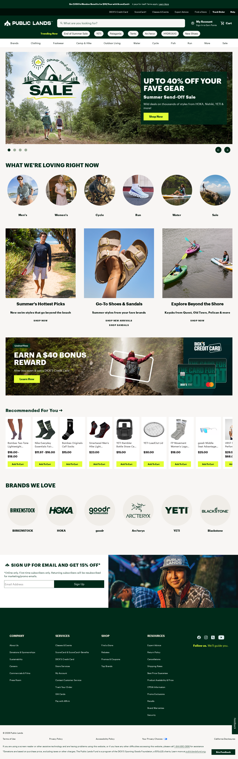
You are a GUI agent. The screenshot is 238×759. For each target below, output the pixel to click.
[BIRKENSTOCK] (22, 524)
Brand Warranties (155, 708)
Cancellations (153, 659)
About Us (14, 645)
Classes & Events (160, 12)
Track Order (219, 12)
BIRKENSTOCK (22, 530)
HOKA (61, 530)
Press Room (15, 680)
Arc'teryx (138, 530)
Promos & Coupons (110, 659)
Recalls (150, 701)
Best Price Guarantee (157, 673)
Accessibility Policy (105, 739)
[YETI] (176, 524)
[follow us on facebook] (200, 637)
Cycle (155, 43)
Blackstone (215, 530)
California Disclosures (224, 739)
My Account (61, 673)
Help (232, 12)
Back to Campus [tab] (20, 150)
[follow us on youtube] (221, 637)
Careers (13, 666)
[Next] (227, 150)
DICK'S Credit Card (119, 12)
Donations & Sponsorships (22, 652)
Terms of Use (9, 739)
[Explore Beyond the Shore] (197, 297)
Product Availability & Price (160, 680)
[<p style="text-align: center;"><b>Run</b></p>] (138, 204)
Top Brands (106, 666)
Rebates (105, 652)
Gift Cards (60, 694)
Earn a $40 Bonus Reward (50, 358)
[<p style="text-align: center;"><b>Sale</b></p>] (215, 204)
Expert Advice (182, 12)
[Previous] (218, 150)
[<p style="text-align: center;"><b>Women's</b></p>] (61, 204)
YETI (177, 530)
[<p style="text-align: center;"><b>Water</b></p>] (176, 204)
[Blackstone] (215, 524)
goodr (100, 530)
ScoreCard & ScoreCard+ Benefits (72, 652)
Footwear (58, 43)
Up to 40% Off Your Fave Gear (182, 84)
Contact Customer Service (68, 680)
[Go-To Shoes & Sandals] (119, 297)
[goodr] (99, 524)
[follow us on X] (214, 637)
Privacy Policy (56, 739)
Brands (14, 43)
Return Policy (153, 652)
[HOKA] (61, 524)
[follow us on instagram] (207, 637)
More (207, 43)
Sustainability (16, 659)
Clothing (36, 43)
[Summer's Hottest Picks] (41, 297)
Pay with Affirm (62, 701)
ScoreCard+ (141, 12)
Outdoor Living (113, 43)
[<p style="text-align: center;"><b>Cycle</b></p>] (99, 204)
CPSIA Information (156, 687)
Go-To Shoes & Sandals (119, 303)
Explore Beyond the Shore (197, 303)
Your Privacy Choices (152, 739)
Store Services (62, 666)
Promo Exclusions (156, 694)
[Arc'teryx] (138, 524)
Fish (173, 43)
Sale (225, 43)
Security (151, 715)
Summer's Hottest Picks (41, 303)
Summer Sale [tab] (9, 150)
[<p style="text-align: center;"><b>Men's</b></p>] (22, 204)
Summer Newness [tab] (25, 150)
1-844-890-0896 (182, 746)
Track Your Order (63, 687)
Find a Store (201, 12)
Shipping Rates (154, 666)
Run (190, 43)
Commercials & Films (20, 673)
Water (136, 43)
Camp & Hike (84, 43)
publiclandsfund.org (196, 751)
